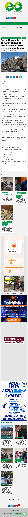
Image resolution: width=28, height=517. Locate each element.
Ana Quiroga (10, 200)
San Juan (19, 37)
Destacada (4, 192)
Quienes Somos (15, 499)
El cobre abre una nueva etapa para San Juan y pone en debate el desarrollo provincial (7, 198)
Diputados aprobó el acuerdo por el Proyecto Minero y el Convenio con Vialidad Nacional (7, 229)
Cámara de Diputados (18, 193)
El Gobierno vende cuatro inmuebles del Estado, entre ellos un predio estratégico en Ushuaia (6, 442)
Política (8, 437)
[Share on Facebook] (7, 78)
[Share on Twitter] (10, 78)
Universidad (18, 461)
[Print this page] (20, 78)
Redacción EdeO (13, 50)
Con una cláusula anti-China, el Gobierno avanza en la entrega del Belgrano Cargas (21, 442)
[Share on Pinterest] (17, 78)
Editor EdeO (24, 202)
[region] (14, 308)
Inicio (9, 499)
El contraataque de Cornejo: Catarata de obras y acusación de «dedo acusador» (20, 200)
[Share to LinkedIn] (14, 78)
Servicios (23, 37)
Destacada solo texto (12, 37)
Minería (4, 194)
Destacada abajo (4, 37)
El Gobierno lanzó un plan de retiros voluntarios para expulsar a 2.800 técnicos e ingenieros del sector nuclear (6, 490)
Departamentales (19, 459)
